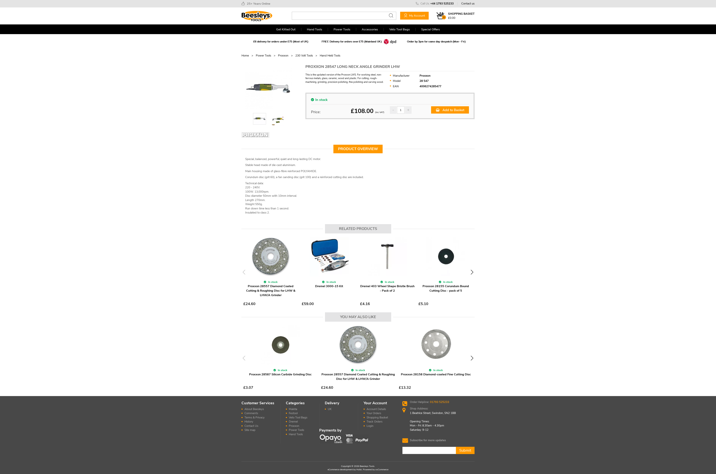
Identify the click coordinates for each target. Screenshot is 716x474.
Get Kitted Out (286, 29)
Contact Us (251, 426)
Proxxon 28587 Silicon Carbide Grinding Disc (280, 374)
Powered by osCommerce (375, 469)
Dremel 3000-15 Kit (329, 286)
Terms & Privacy (254, 417)
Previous (243, 272)
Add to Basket (453, 110)
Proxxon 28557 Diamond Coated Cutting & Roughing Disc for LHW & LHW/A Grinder (270, 290)
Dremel (293, 421)
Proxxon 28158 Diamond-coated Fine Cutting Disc (436, 374)
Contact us (468, 3)
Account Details (376, 409)
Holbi (359, 469)
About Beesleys (254, 409)
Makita (293, 409)
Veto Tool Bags (399, 29)
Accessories (370, 29)
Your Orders (374, 413)
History (248, 421)
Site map (249, 430)
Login (370, 426)
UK (330, 409)
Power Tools (342, 29)
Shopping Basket (377, 417)
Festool (293, 413)
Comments (251, 413)
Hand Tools (314, 29)
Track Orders (374, 421)
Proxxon (294, 426)
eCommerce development (340, 469)
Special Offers (430, 29)
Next (472, 272)
